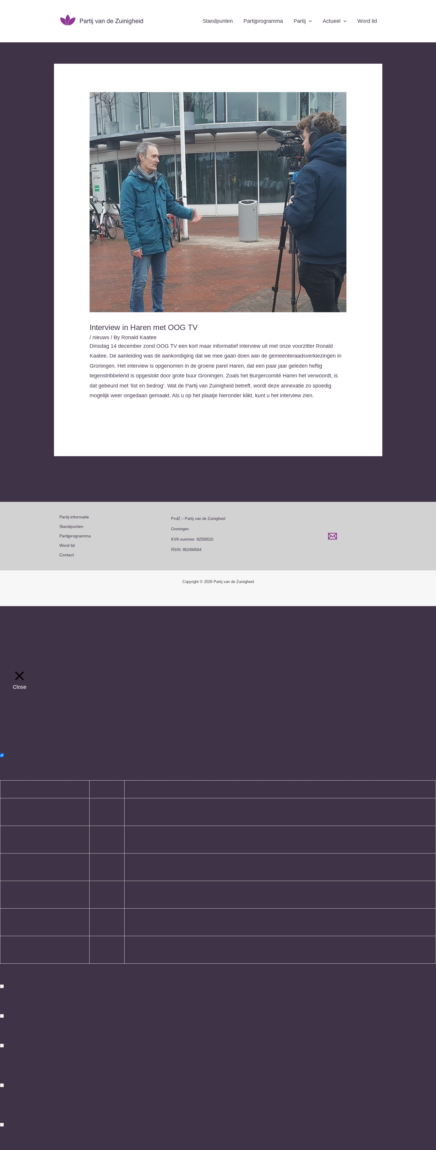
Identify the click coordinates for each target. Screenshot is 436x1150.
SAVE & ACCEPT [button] (21, 1145)
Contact (66, 554)
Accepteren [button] (59, 660)
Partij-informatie (74, 517)
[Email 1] (332, 536)
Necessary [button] (12, 746)
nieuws (101, 337)
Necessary (18, 755)
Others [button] (8, 1115)
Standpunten (218, 21)
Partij (300, 21)
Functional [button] (12, 976)
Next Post (367, 473)
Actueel (331, 21)
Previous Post (74, 473)
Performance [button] (15, 1006)
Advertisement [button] (17, 1075)
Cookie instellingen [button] (22, 660)
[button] (309, 21)
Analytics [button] (10, 1036)
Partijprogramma (263, 21)
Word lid (367, 21)
